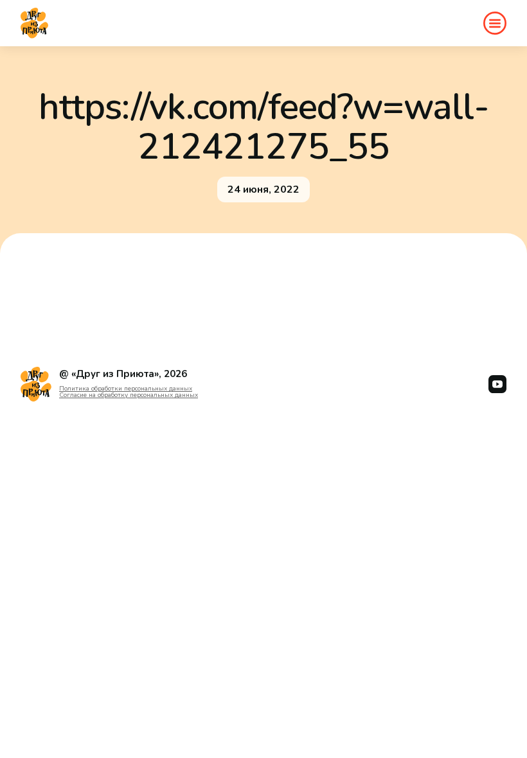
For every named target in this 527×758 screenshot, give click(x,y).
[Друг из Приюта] (34, 23)
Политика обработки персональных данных (125, 388)
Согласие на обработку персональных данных (128, 395)
